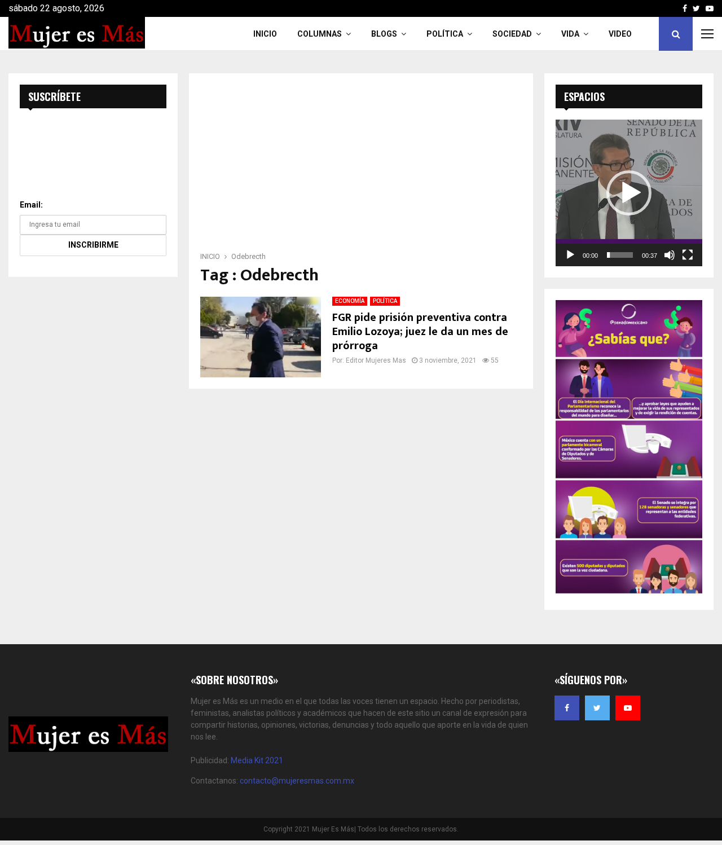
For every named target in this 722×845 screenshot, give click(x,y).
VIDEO (620, 33)
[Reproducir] (570, 255)
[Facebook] (566, 708)
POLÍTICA (385, 301)
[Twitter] (597, 708)
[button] (628, 192)
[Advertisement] (361, 166)
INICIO (265, 33)
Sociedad (512, 33)
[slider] (620, 255)
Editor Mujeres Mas (376, 360)
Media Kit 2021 (257, 760)
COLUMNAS (319, 33)
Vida (570, 33)
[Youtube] (627, 708)
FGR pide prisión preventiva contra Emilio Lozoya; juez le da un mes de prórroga (420, 331)
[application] (629, 193)
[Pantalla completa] (687, 255)
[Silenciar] (669, 255)
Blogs (384, 33)
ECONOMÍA (349, 301)
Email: (31, 204)
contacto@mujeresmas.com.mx (297, 780)
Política (444, 33)
